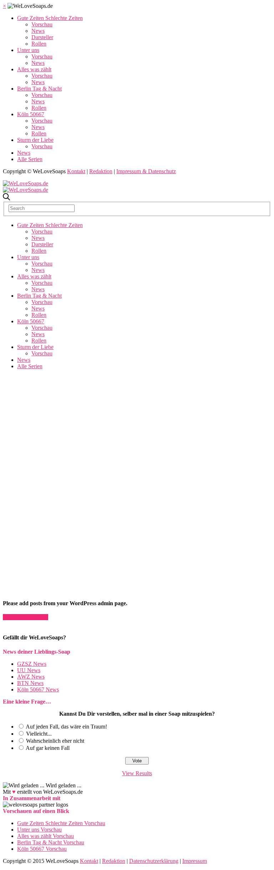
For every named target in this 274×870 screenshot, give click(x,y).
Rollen (38, 44)
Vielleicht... (39, 734)
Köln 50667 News (38, 689)
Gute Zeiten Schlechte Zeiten (50, 18)
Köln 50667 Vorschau (42, 849)
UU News (28, 670)
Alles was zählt (34, 69)
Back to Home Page (25, 617)
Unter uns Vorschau (39, 830)
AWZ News (31, 677)
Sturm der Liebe (35, 140)
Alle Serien (29, 159)
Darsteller (42, 37)
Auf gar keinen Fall (48, 748)
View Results (137, 773)
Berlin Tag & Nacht (39, 89)
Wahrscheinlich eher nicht (55, 741)
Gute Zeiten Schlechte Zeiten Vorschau (61, 823)
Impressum (194, 861)
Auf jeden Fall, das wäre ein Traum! (66, 727)
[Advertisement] (137, 425)
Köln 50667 (30, 114)
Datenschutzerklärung (153, 861)
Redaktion (100, 171)
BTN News (30, 683)
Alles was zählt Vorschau (45, 836)
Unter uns (28, 50)
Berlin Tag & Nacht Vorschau (50, 842)
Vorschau (41, 24)
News (38, 31)
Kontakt (76, 171)
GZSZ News (31, 664)
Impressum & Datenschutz (146, 171)
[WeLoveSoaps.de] (25, 183)
